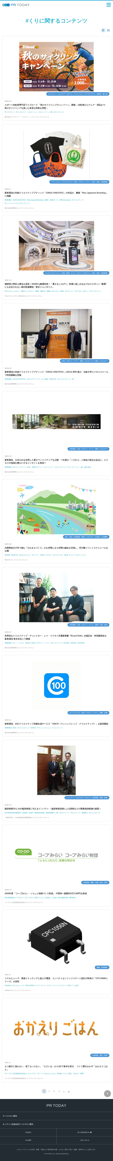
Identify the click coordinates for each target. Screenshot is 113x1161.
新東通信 (9, 200)
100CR (33, 728)
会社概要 (28, 1140)
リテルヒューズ (19, 985)
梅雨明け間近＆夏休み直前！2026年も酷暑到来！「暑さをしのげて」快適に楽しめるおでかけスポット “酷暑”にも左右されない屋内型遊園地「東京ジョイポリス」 (56, 285)
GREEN (67, 643)
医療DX (85, 812)
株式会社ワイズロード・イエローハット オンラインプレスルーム (27, 117)
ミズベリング (81, 555)
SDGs (43, 555)
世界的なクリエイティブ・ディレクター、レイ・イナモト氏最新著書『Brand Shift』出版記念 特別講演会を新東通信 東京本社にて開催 (56, 637)
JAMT (31, 812)
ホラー (86, 291)
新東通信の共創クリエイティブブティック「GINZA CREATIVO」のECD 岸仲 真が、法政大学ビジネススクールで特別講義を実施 (56, 373)
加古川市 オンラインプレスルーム (16, 560)
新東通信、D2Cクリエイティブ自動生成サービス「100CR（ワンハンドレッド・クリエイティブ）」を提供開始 (56, 724)
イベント (36, 555)
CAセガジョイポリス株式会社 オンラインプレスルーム (23, 296)
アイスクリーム (95, 291)
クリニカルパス (95, 812)
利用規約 (28, 1132)
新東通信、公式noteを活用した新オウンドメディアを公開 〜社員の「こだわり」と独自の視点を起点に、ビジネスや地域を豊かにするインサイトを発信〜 (56, 461)
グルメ (49, 555)
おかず (76, 1073)
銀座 (47, 200)
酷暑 (49, 291)
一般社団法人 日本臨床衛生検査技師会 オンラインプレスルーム (27, 817)
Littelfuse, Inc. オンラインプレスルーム (18, 990)
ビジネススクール (64, 379)
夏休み (43, 291)
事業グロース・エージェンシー (43, 467)
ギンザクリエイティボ (35, 379)
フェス (72, 555)
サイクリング (59, 112)
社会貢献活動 (63, 897)
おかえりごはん (50, 1073)
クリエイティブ (78, 200)
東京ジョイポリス (28, 291)
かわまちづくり (25, 555)
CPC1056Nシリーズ (33, 985)
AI (73, 379)
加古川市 (15, 555)
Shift (33, 643)
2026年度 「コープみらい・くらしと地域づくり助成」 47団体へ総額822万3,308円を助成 (46, 893)
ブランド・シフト (43, 643)
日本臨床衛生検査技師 (13, 812)
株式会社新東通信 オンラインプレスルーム (19, 208)
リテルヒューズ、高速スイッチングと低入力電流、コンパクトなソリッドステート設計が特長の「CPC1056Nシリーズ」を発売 (56, 980)
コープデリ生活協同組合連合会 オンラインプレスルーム (24, 902)
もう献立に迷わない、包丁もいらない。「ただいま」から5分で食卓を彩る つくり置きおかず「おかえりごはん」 (56, 1068)
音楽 (66, 555)
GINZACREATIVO (20, 200)
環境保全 (73, 897)
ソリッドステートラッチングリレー (54, 985)
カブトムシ (70, 291)
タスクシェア (75, 812)
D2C (15, 728)
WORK (74, 643)
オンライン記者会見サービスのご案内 (18, 1124)
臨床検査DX (51, 812)
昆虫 (62, 291)
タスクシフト (64, 812)
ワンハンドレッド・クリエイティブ (50, 728)
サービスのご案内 (10, 1116)
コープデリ (32, 1073)
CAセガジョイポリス (13, 291)
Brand (28, 643)
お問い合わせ (84, 1140)
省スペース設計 (73, 985)
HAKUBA (81, 643)
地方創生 (88, 467)
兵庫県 (8, 555)
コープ (40, 1073)
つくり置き (68, 1073)
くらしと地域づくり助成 (48, 897)
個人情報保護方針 (83, 1132)
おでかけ (56, 291)
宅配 (82, 1073)
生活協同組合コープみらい (15, 897)
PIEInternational (65, 200)
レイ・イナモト (19, 643)
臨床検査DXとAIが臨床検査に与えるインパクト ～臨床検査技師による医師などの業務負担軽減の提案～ (53, 808)
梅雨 (37, 291)
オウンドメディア (20, 467)
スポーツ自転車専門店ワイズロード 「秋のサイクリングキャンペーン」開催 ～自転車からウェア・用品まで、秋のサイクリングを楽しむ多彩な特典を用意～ (56, 106)
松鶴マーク (54, 200)
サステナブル (58, 555)
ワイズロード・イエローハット (27, 112)
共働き (60, 1073)
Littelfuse (8, 985)
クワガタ (79, 291)
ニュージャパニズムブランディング (18, 203)
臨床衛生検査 (40, 812)
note (29, 467)
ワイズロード (10, 112)
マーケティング (74, 467)
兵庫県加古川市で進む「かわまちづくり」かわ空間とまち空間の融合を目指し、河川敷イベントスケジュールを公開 (56, 549)
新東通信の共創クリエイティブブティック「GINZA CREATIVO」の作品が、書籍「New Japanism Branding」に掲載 (56, 194)
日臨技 (25, 812)
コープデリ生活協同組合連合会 (16, 1073)
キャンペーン (44, 112)
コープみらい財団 (32, 897)
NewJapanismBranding (35, 200)
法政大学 (53, 379)
